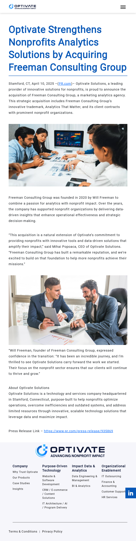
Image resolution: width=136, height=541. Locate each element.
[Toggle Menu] (123, 7)
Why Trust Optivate (25, 472)
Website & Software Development (51, 480)
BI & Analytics (81, 485)
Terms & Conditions (23, 531)
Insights (18, 488)
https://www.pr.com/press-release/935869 (78, 431)
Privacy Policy (52, 531)
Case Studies (21, 483)
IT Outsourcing (111, 476)
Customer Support (114, 491)
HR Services (109, 497)
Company (20, 466)
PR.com (65, 84)
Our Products (21, 477)
